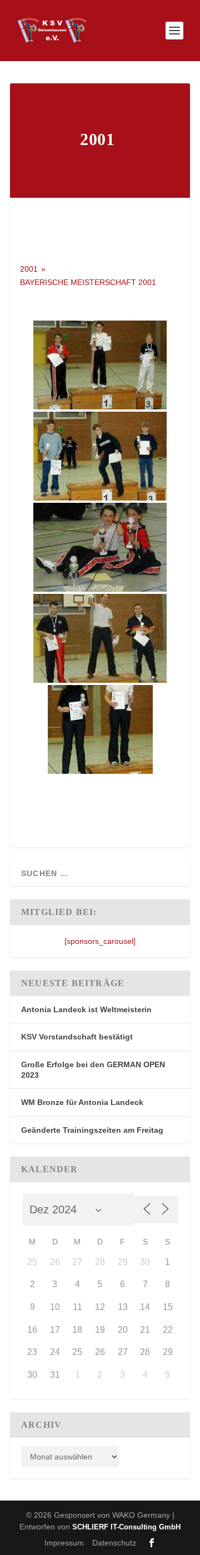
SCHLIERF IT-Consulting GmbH (126, 1527)
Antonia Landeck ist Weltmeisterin (86, 1009)
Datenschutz (114, 1542)
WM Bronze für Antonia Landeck (82, 1102)
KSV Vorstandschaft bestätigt (77, 1036)
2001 (29, 268)
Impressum (64, 1542)
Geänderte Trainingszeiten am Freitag (92, 1130)
